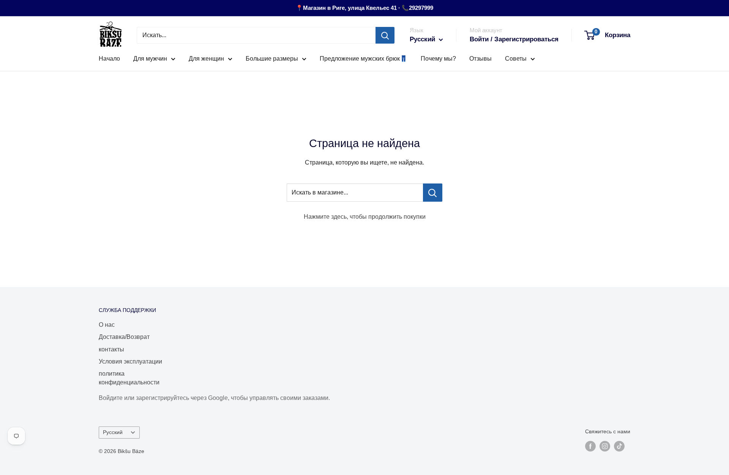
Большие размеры (272, 58)
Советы (516, 58)
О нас (107, 324)
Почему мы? (438, 58)
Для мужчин (150, 58)
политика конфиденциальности (129, 377)
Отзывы (480, 58)
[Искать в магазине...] (432, 192)
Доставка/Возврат (124, 337)
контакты (111, 349)
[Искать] (385, 35)
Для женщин (206, 58)
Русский (113, 432)
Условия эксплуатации (130, 361)
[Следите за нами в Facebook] (590, 446)
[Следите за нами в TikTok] (619, 446)
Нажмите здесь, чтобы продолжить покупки (365, 216)
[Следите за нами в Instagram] (605, 446)
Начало (109, 58)
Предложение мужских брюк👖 (363, 58)
